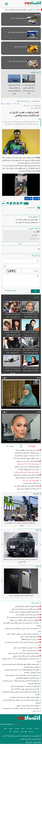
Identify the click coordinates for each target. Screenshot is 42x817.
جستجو (11, 728)
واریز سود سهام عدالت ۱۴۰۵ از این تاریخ (28, 464)
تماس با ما (29, 728)
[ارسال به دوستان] (5, 103)
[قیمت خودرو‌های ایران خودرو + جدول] (32, 34)
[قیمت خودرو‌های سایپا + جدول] (32, 20)
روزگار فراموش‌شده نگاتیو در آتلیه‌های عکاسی (27, 606)
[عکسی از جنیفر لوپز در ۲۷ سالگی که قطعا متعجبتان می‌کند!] (30, 307)
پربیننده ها (10, 446)
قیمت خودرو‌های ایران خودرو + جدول (17, 32)
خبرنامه (23, 728)
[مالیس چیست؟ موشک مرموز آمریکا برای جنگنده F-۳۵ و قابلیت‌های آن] (30, 343)
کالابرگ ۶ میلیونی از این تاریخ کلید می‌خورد (27, 478)
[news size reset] (14, 103)
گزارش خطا (21, 203)
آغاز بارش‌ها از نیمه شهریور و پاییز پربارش (28, 489)
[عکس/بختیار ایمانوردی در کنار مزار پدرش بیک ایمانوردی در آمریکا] (21, 428)
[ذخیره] (8, 103)
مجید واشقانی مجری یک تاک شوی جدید (27, 222)
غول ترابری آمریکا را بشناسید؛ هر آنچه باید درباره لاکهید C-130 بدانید (12, 370)
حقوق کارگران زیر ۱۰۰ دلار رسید (31, 480)
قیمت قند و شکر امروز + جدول (30, 650)
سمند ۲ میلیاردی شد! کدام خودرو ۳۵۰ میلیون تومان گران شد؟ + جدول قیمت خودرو (20, 560)
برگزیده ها (31, 446)
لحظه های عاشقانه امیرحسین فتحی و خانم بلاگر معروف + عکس (12, 335)
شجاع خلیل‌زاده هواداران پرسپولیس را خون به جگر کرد (24, 612)
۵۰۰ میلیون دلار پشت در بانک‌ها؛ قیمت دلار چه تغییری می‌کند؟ (22, 675)
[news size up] (18, 103)
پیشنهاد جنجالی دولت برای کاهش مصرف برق (27, 486)
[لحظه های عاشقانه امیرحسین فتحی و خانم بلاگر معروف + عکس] (11, 325)
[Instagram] (18, 203)
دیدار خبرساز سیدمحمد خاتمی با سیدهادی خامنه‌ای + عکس (23, 634)
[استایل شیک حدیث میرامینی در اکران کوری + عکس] (11, 343)
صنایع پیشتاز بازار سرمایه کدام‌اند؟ (21, 523)
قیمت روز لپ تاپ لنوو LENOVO (30, 639)
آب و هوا (31, 731)
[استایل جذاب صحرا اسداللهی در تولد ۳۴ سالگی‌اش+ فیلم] (30, 361)
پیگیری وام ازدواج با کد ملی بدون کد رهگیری (26, 467)
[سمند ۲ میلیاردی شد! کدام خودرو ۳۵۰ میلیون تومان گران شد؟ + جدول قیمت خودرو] (21, 545)
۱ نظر (32, 108)
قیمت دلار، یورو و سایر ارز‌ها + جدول (18, 61)
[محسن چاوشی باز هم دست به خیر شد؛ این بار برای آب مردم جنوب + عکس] (30, 325)
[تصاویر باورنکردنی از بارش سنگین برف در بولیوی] (21, 393)
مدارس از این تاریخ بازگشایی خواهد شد (28, 469)
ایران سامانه (29, 742)
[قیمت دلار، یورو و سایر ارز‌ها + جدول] (32, 63)
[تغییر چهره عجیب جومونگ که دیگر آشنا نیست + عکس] (11, 307)
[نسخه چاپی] (2, 103)
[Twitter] (8, 203)
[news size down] (11, 103)
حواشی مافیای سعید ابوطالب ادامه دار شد (26, 220)
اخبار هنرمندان (31, 207)
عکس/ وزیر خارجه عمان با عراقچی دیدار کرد (27, 450)
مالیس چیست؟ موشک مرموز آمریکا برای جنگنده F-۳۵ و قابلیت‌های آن (31, 352)
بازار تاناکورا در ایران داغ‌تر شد (31, 483)
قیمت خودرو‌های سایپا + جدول (19, 18)
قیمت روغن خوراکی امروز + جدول (29, 637)
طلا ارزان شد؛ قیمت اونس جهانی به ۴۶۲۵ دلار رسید (25, 689)
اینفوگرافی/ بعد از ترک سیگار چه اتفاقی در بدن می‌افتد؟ (24, 620)
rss (10, 731)
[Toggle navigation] (4, 4)
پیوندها (17, 728)
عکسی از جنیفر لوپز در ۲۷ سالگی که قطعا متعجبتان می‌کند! (31, 317)
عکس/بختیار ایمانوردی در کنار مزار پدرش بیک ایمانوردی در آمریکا (21, 440)
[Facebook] (11, 203)
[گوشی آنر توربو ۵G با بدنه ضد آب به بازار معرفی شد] (21, 581)
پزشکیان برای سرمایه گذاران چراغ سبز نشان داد (26, 472)
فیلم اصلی (32, 204)
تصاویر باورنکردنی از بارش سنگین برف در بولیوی (26, 406)
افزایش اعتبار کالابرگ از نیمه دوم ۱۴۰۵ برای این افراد (25, 609)
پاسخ (20, 244)
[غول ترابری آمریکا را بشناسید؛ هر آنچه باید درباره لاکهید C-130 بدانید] (11, 361)
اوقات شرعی (23, 731)
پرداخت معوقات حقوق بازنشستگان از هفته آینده (26, 458)
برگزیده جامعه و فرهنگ (23, 101)
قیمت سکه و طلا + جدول (20, 47)
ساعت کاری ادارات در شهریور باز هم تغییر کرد (27, 456)
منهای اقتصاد (36, 101)
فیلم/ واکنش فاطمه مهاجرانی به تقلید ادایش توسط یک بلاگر (23, 617)
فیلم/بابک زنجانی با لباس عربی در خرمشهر (28, 461)
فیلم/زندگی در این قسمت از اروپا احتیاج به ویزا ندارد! (24, 686)
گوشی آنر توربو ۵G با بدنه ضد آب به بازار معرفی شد (21, 595)
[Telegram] (14, 203)
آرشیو (5, 728)
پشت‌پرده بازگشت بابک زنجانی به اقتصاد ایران (26, 453)
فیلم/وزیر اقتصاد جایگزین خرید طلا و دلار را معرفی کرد (24, 697)
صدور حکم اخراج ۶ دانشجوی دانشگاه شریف (27, 678)
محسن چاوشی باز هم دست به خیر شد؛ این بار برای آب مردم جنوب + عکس (30, 335)
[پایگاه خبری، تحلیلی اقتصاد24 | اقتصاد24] (29, 3)
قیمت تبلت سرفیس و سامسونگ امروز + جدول (26, 648)
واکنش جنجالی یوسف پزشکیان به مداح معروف (26, 475)
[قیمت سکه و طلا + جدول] (32, 48)
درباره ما (36, 728)
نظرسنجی (15, 731)
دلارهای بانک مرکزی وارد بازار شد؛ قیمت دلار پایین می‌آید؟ (23, 653)
